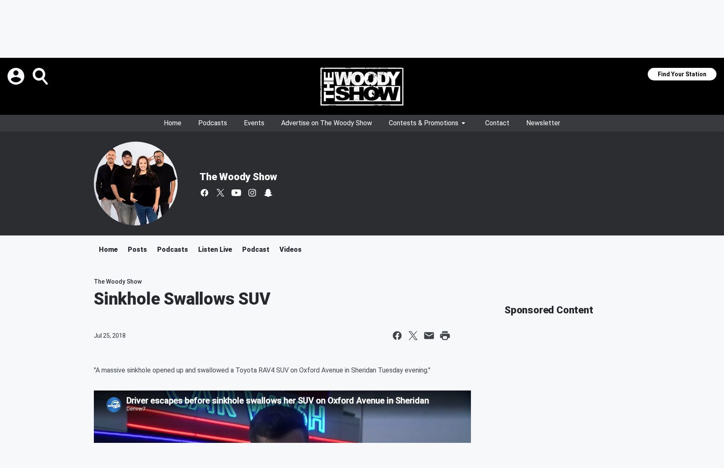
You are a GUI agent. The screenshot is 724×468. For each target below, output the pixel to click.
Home (172, 123)
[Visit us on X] (220, 193)
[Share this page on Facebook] (397, 335)
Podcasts (212, 123)
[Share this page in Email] (429, 335)
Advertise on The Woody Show (326, 123)
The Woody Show (238, 177)
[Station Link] (362, 86)
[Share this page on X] (413, 335)
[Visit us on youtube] (236, 193)
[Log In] (17, 76)
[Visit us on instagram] (252, 193)
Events (254, 123)
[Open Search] (41, 76)
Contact (497, 123)
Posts (137, 249)
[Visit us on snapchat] (268, 193)
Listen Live (215, 249)
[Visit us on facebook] (204, 193)
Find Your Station (682, 74)
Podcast (255, 249)
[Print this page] (445, 335)
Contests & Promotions (423, 123)
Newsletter (543, 123)
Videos (290, 249)
